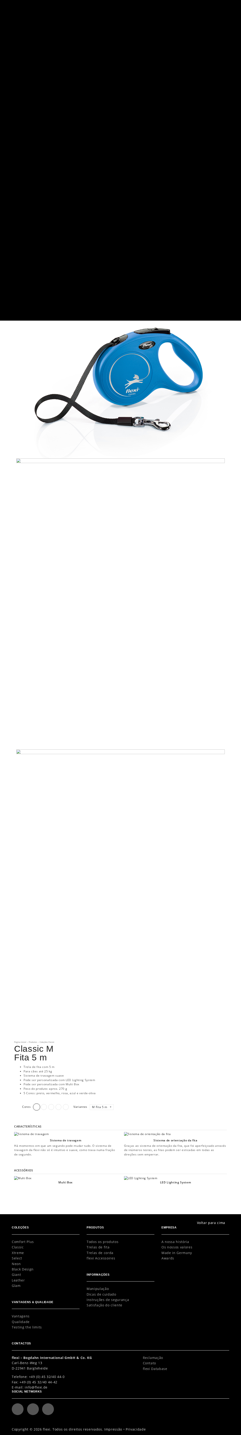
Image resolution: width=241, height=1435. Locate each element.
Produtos (33, 1042)
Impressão (113, 1429)
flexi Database (155, 1368)
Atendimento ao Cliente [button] (169, 6)
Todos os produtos (102, 1241)
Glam (16, 1285)
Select (17, 1258)
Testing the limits (27, 1327)
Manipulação (98, 1288)
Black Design (23, 1269)
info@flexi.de (36, 1387)
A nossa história (175, 1241)
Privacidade (136, 1429)
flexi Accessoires (101, 1258)
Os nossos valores (176, 1247)
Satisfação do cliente (104, 1305)
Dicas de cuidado (101, 1294)
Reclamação (153, 1357)
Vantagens (21, 1316)
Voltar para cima (211, 1222)
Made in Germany (176, 1253)
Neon (16, 1264)
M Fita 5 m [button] (100, 1107)
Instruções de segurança (108, 1299)
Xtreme (18, 1253)
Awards (167, 1258)
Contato (149, 1363)
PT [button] (206, 6)
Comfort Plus (23, 1241)
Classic (18, 1247)
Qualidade (21, 1322)
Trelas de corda (100, 1253)
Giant (16, 1274)
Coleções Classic (47, 1042)
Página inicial (20, 1042)
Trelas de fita (98, 1247)
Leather (18, 1280)
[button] (221, 6)
